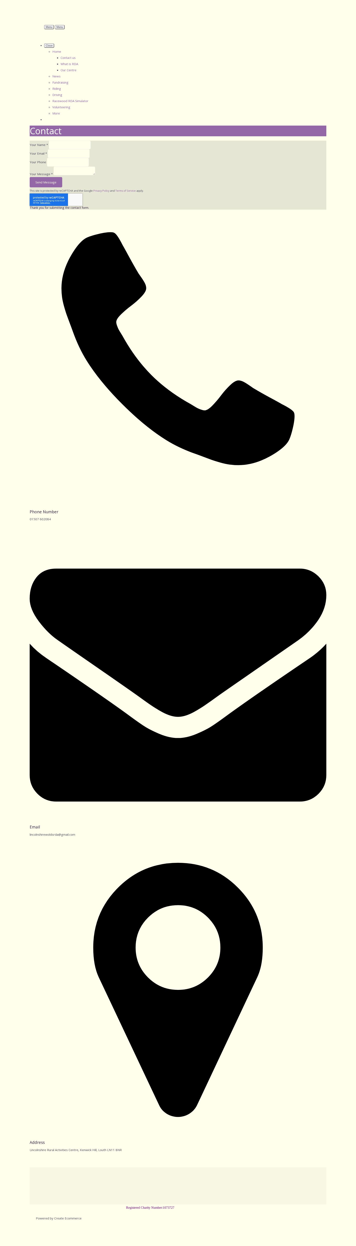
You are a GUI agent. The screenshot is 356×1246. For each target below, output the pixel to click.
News (56, 76)
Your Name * (39, 145)
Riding (56, 88)
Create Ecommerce (68, 1218)
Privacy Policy (101, 190)
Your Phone (38, 162)
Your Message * (41, 174)
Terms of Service (125, 190)
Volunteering (61, 107)
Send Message (45, 182)
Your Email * (38, 153)
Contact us (68, 58)
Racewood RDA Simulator (70, 101)
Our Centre (68, 70)
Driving (57, 95)
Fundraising (60, 82)
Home (56, 51)
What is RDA (69, 64)
